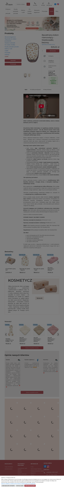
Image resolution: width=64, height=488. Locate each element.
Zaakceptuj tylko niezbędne (8, 485)
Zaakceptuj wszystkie (30, 485)
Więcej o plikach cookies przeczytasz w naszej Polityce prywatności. (18, 483)
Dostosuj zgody (19, 485)
